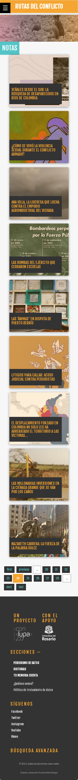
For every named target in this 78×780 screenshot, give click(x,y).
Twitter (15, 718)
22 (65, 569)
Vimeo (14, 736)
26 (37, 578)
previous (24, 569)
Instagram (17, 724)
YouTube (16, 730)
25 (27, 578)
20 (46, 569)
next (9, 587)
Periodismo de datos (26, 663)
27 (47, 578)
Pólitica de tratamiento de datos (33, 690)
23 (8, 578)
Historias (20, 669)
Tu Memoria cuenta (26, 675)
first (9, 569)
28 (57, 578)
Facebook (17, 711)
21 (56, 569)
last (21, 587)
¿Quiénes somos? (23, 683)
